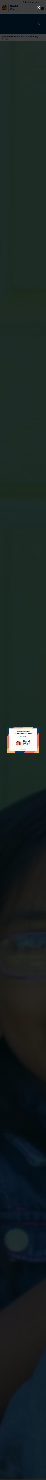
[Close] (38, 7)
